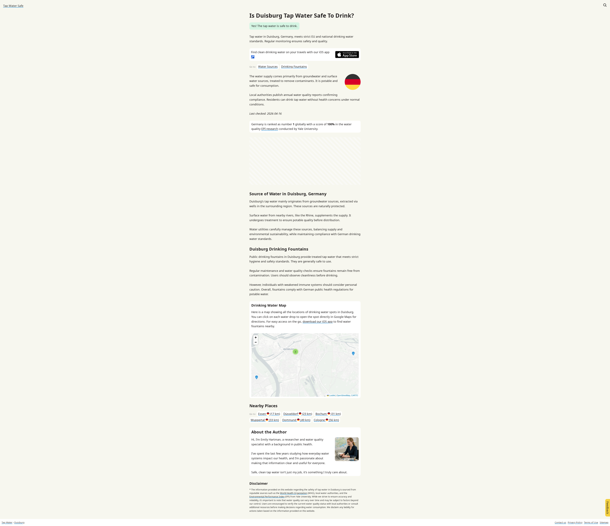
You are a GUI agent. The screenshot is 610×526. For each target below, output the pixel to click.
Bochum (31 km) (328, 414)
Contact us (560, 522)
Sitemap (604, 522)
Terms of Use (591, 522)
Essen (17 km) (269, 414)
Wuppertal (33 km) (265, 420)
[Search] (605, 5)
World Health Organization (293, 493)
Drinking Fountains (294, 66)
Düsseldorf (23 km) (297, 414)
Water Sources (268, 66)
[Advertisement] (305, 161)
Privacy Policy (575, 522)
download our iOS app (318, 321)
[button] (353, 353)
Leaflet (332, 395)
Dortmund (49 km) (296, 420)
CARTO (354, 395)
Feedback (608, 507)
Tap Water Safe (13, 6)
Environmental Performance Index (267, 496)
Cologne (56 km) (326, 420)
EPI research (269, 129)
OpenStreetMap (343, 395)
